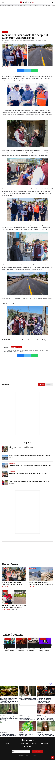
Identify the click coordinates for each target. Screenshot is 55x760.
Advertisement (45, 743)
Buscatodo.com (32, 755)
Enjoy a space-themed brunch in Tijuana (21, 447)
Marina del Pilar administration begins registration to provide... (28, 473)
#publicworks (7, 352)
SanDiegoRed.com (27, 740)
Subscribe (37, 752)
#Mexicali (41, 350)
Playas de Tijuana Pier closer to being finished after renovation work (30, 465)
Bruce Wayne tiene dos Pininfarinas (32, 651)
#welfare (20, 352)
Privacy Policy (24, 743)
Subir (52, 757)
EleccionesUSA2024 (20, 5)
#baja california (10, 350)
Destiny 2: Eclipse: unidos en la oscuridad (9, 651)
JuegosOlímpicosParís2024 (7, 5)
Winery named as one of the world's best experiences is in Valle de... (30, 456)
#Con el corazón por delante (31, 350)
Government (14, 347)
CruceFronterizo (40, 5)
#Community (14, 352)
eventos (30, 5)
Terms (14, 743)
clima (48, 5)
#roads (46, 350)
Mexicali (19, 347)
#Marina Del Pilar (19, 350)
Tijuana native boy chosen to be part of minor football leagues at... (29, 482)
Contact (34, 743)
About (7, 743)
